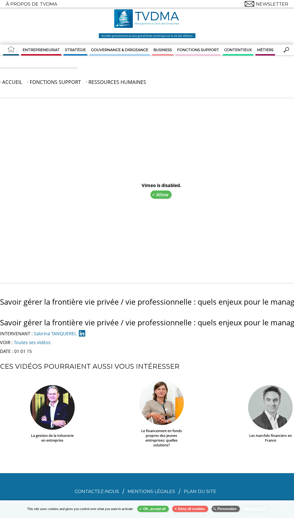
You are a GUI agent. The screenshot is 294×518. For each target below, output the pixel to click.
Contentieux (238, 50)
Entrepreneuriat (41, 50)
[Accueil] (147, 19)
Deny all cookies (191, 509)
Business (162, 50)
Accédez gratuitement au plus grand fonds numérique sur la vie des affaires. (147, 36)
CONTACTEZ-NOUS (97, 491)
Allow (162, 195)
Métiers (265, 50)
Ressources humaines (117, 82)
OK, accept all (154, 509)
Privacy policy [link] (255, 509)
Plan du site (200, 491)
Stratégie (75, 50)
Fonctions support (198, 50)
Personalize (227, 509)
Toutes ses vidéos (32, 342)
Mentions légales (151, 491)
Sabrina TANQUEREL (55, 334)
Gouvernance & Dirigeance (119, 50)
